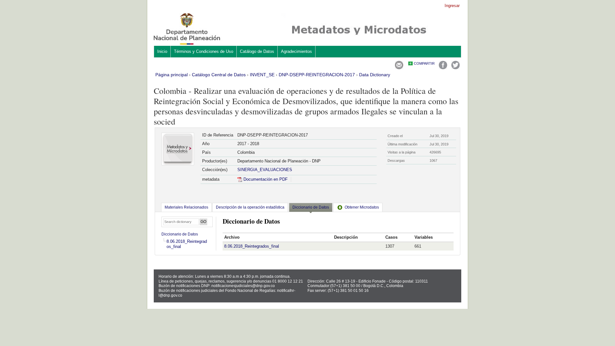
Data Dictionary (374, 74)
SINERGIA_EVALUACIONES (264, 169)
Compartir (424, 63)
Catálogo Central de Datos (219, 74)
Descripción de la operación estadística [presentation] (250, 207)
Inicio (162, 51)
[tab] (186, 207)
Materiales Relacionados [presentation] (186, 207)
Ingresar (452, 5)
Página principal (171, 74)
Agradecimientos (296, 51)
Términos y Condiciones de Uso (203, 51)
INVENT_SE (262, 74)
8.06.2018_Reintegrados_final (251, 246)
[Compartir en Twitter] (455, 67)
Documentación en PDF (265, 179)
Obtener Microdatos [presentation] (362, 207)
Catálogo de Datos (257, 51)
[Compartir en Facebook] (443, 67)
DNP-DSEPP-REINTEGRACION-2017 (317, 74)
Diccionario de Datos (179, 234)
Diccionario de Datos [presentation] (310, 207)
